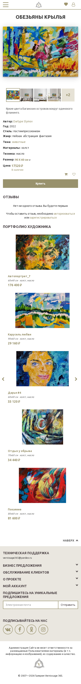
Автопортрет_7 (19, 276)
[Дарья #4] (42, 368)
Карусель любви (19, 334)
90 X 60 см (22, 159)
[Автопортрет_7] (42, 252)
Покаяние (14, 509)
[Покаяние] (42, 485)
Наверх (68, 540)
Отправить (68, 604)
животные (19, 141)
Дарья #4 (14, 392)
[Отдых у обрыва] (42, 427)
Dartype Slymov (23, 121)
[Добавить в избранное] (74, 174)
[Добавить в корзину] (66, 174)
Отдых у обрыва (20, 451)
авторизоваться (64, 213)
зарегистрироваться (43, 217)
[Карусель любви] (42, 310)
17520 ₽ (17, 167)
